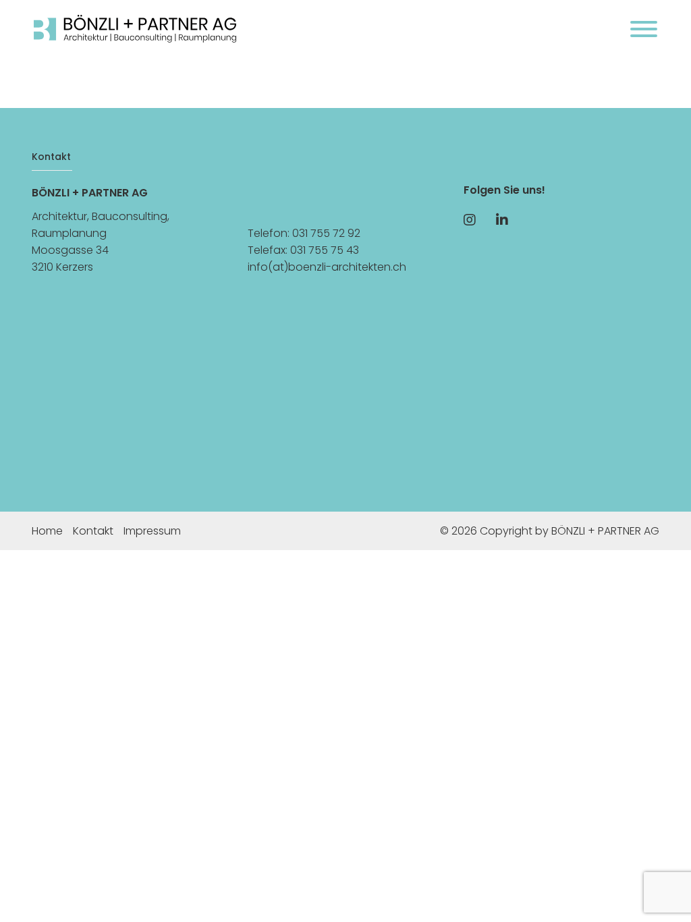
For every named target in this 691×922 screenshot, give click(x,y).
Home (47, 531)
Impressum (152, 531)
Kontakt (93, 531)
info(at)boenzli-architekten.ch (327, 267)
